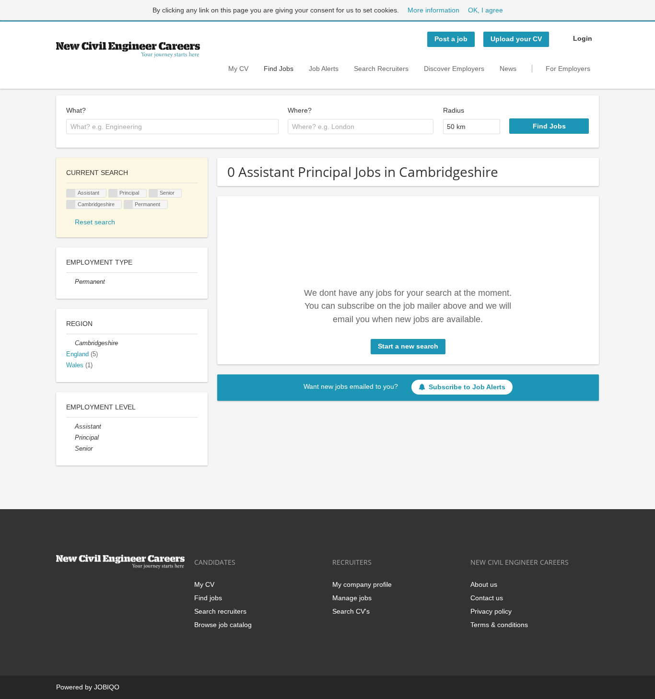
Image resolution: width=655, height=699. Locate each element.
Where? (300, 110)
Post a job (451, 39)
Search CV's (351, 611)
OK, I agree (485, 10)
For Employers (568, 68)
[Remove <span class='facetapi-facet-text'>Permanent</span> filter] (128, 204)
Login (582, 38)
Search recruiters (220, 611)
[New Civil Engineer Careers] (128, 50)
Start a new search (408, 346)
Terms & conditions (499, 625)
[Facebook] (63, 589)
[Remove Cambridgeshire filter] (70, 343)
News (508, 68)
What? (76, 110)
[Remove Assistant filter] (70, 426)
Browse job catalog (223, 625)
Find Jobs (278, 68)
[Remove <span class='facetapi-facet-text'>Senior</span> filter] (153, 193)
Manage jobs (352, 598)
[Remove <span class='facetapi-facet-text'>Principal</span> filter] (113, 193)
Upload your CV (516, 39)
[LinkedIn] (95, 589)
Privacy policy (491, 611)
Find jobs (208, 598)
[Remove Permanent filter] (70, 282)
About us (483, 584)
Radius (453, 110)
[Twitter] (79, 589)
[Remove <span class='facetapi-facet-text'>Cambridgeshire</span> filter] (71, 204)
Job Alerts (324, 68)
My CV (238, 68)
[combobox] (172, 126)
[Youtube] (124, 589)
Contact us (486, 598)
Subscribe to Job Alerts (467, 387)
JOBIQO (106, 687)
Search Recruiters (381, 68)
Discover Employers (454, 68)
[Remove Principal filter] (70, 437)
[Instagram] (110, 589)
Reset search (95, 222)
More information (433, 10)
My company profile (362, 584)
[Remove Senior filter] (70, 448)
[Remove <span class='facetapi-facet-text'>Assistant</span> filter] (71, 193)
